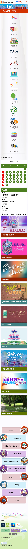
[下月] (25, 168)
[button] (21, 2)
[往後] (23, 14)
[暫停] (25, 14)
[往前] (21, 14)
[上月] (3, 168)
